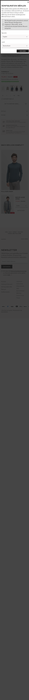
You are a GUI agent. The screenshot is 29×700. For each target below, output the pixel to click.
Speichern (23, 51)
